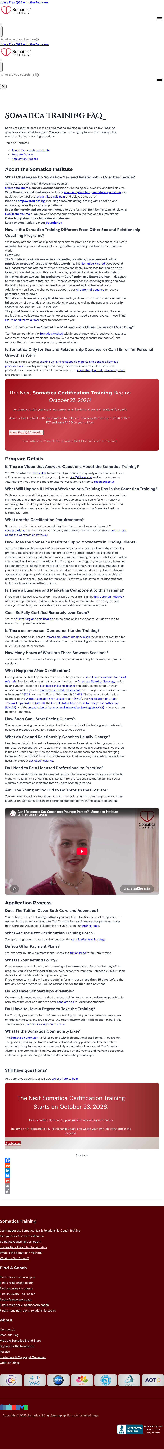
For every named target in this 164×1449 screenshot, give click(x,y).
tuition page (78, 953)
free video (39, 473)
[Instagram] (4, 1407)
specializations (15, 530)
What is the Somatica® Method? (21, 1253)
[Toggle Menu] (159, 18)
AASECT (25, 694)
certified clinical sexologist (57, 686)
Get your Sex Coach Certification (22, 1236)
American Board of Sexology (96, 681)
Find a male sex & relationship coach (24, 1305)
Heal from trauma (17, 214)
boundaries (54, 223)
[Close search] (1, 31)
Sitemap (56, 1415)
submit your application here (46, 1024)
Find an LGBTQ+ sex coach (17, 1294)
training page (90, 926)
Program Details (22, 154)
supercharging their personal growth (101, 370)
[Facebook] (82, 1160)
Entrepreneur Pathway (109, 597)
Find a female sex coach (16, 1299)
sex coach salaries (41, 761)
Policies (5, 1352)
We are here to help (65, 1079)
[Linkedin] (18, 1407)
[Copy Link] (82, 1191)
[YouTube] (14, 1407)
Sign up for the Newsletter (17, 1346)
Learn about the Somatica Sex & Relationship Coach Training (40, 1231)
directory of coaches (90, 290)
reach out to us (104, 482)
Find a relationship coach (16, 1283)
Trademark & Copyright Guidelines (23, 1357)
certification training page (88, 939)
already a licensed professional (60, 690)
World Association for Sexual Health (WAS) (54, 699)
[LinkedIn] (82, 1170)
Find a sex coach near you (17, 1277)
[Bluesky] (82, 1175)
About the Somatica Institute (31, 150)
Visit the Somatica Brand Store (20, 1341)
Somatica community (25, 1038)
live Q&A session (81, 477)
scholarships (65, 1002)
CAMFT (77, 694)
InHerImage (90, 1415)
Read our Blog (9, 1335)
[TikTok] (9, 1407)
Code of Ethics (10, 1363)
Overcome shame (17, 188)
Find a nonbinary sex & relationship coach (28, 1310)
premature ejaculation (106, 192)
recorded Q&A (70, 441)
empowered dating (31, 201)
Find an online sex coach (16, 1288)
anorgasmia (41, 197)
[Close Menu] (3, 86)
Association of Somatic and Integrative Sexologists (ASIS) (66, 707)
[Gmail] (82, 1180)
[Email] (82, 1185)
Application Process (25, 159)
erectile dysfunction (77, 192)
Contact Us (7, 1329)
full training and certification (34, 619)
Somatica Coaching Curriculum (20, 1242)
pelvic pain (58, 197)
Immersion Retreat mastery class (68, 637)
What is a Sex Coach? (14, 1258)
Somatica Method (93, 263)
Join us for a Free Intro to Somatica (23, 1247)
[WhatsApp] (26, 1407)
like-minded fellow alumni (22, 320)
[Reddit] (82, 1165)
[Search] (37, 39)
